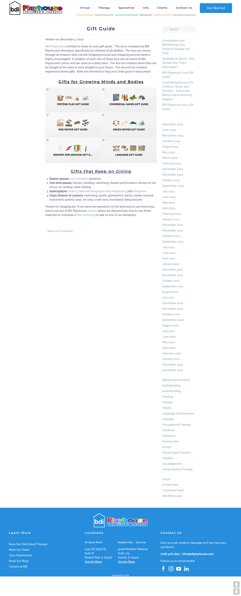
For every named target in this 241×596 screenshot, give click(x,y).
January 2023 (170, 219)
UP (236, 584)
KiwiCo (72, 191)
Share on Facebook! (60, 231)
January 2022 (170, 264)
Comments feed (173, 490)
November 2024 (172, 135)
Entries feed (170, 484)
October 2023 (171, 180)
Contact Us (184, 7)
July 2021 (168, 297)
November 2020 (172, 308)
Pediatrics (168, 435)
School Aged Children (176, 452)
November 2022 (172, 230)
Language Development (178, 413)
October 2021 (171, 280)
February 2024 (171, 163)
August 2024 (170, 146)
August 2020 (170, 325)
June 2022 (169, 252)
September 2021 (173, 286)
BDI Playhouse (54, 46)
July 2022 (168, 247)
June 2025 (169, 130)
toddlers (167, 458)
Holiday (167, 402)
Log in (166, 479)
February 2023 (171, 213)
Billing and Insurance (176, 380)
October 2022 (171, 236)
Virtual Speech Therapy (177, 469)
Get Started (216, 8)
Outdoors (168, 430)
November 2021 (172, 275)
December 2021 (172, 269)
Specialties (127, 7)
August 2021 (170, 292)
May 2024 (168, 152)
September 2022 (173, 241)
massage (168, 419)
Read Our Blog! (19, 561)
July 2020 (168, 331)
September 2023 (173, 185)
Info (146, 7)
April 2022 (168, 258)
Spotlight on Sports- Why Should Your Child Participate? (178, 63)
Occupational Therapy (176, 424)
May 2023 (168, 202)
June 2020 (169, 336)
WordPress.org (172, 496)
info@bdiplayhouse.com (198, 554)
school (166, 447)
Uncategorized (172, 463)
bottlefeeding (171, 385)
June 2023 (169, 197)
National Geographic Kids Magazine (102, 191)
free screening (86, 215)
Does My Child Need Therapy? (28, 544)
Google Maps (93, 561)
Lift (127, 575)
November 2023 (172, 174)
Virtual (85, 7)
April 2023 (168, 208)
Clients (162, 7)
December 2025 (172, 124)
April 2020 (168, 347)
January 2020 (171, 359)
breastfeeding (171, 391)
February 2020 (171, 353)
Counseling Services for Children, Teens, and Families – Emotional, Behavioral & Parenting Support (177, 91)
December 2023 (172, 169)
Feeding (167, 396)
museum (81, 178)
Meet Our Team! (19, 549)
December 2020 (172, 303)
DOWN (236, 591)
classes (92, 210)
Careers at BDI (18, 566)
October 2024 (171, 141)
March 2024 (169, 158)
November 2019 (172, 370)
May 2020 (168, 342)
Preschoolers (170, 441)
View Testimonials (20, 555)
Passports (140, 191)
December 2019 (172, 364)
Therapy (104, 7)
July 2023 (168, 191)
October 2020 (171, 314)
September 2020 (173, 320)
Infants (166, 408)
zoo (72, 178)
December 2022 (172, 225)
